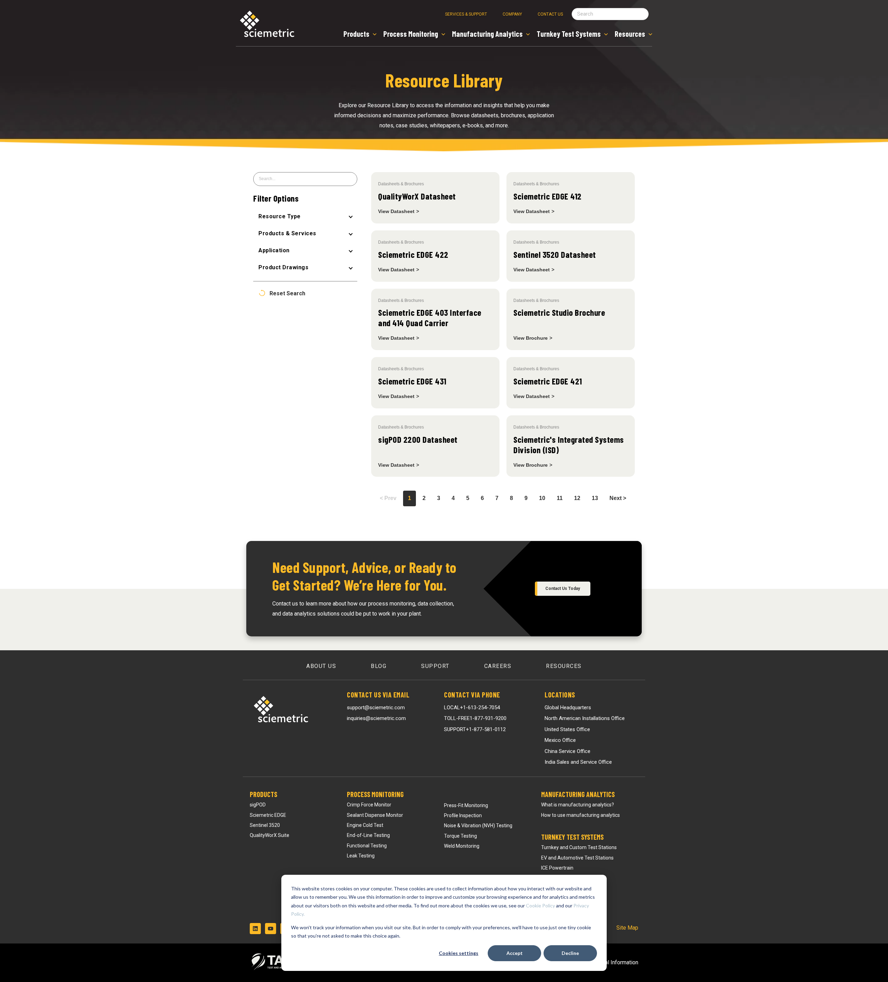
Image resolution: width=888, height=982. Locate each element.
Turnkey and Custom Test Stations (579, 847)
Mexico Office (560, 740)
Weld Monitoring (461, 846)
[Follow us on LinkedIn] (255, 928)
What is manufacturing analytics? (577, 804)
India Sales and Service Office (578, 762)
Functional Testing (367, 845)
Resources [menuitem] (564, 666)
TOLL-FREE (475, 718)
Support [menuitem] (435, 666)
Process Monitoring (375, 794)
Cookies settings (458, 953)
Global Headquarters (568, 707)
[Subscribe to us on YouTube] (270, 928)
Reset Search (287, 293)
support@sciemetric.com (376, 707)
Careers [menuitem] (498, 666)
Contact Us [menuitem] (550, 14)
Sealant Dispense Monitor (375, 815)
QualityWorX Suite (269, 835)
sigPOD (258, 804)
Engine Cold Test (365, 825)
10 (542, 498)
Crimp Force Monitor (369, 804)
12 (577, 498)
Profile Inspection (463, 815)
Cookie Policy (540, 905)
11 (560, 498)
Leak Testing (361, 855)
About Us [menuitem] (321, 666)
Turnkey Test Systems (572, 837)
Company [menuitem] (512, 14)
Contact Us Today (562, 588)
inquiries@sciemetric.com (376, 718)
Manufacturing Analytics (578, 794)
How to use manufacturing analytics (580, 815)
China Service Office (567, 751)
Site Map (627, 927)
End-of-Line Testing (368, 835)
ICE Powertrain (557, 868)
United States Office (567, 729)
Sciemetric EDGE (268, 815)
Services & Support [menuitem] (466, 14)
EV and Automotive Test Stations (577, 858)
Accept (514, 953)
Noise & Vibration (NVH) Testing (478, 825)
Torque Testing (460, 836)
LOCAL (472, 707)
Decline (570, 953)
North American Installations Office (585, 718)
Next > (617, 498)
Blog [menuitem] (378, 666)
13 (595, 498)
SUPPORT (475, 729)
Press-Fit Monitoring (466, 805)
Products (263, 794)
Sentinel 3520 (265, 825)
